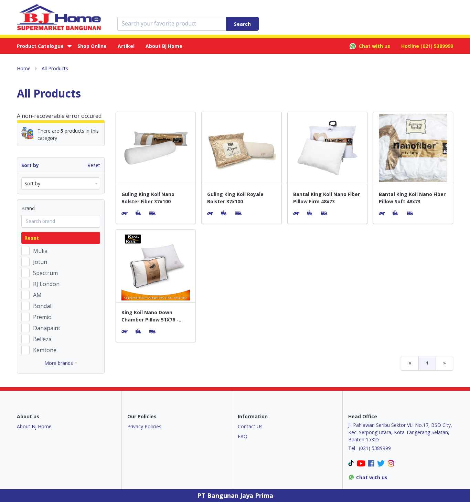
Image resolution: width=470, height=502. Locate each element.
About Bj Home (164, 46)
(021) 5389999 (436, 46)
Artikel (126, 46)
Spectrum (45, 273)
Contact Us (250, 426)
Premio (42, 317)
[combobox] (60, 183)
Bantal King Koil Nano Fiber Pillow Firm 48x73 (326, 198)
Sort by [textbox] (32, 183)
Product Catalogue (40, 46)
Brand (28, 208)
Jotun (40, 262)
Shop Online (92, 46)
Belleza (42, 339)
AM (37, 295)
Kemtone (44, 350)
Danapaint (46, 328)
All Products (55, 68)
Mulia (40, 251)
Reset (93, 165)
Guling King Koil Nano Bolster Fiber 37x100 (147, 198)
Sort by (30, 165)
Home (24, 68)
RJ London (46, 284)
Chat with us (374, 46)
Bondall (43, 306)
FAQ (242, 436)
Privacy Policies (144, 426)
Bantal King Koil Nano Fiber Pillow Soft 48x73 (412, 198)
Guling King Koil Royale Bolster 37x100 (235, 198)
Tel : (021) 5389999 (369, 448)
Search (242, 24)
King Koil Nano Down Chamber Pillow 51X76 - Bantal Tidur (150, 316)
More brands (58, 363)
